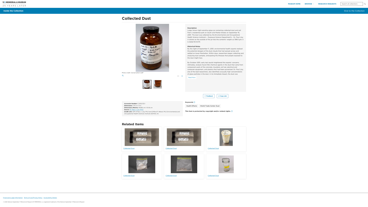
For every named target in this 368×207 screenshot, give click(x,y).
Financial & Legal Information (13, 197)
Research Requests (327, 4)
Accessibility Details (50, 197)
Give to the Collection (354, 11)
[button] (232, 111)
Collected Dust (129, 148)
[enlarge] (123, 75)
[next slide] (181, 76)
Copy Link (223, 96)
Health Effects (191, 106)
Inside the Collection (13, 11)
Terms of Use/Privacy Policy (33, 197)
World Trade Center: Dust (209, 106)
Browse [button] (308, 4)
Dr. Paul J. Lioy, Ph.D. (136, 109)
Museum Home (294, 4)
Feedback (209, 96)
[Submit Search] (365, 4)
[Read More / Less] (191, 77)
